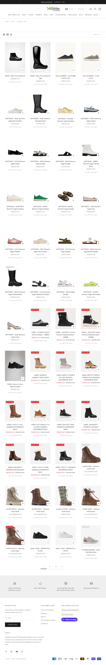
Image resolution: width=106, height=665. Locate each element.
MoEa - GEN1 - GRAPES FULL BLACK (40, 550)
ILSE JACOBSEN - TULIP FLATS (91, 77)
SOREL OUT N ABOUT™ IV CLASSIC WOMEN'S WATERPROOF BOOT (40, 427)
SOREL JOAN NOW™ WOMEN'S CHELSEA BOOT (15, 468)
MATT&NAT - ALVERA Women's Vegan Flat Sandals (91, 293)
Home (7, 21)
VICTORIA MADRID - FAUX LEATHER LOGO (91, 551)
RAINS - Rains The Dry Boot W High (40, 77)
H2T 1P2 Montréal (67, 614)
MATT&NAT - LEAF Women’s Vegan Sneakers (15, 250)
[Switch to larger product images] (4, 34)
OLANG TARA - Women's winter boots (91, 467)
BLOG (96, 15)
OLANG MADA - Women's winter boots (40, 510)
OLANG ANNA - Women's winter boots (90, 510)
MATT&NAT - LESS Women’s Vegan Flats (91, 208)
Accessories (60, 15)
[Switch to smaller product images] (7, 34)
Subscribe (12, 624)
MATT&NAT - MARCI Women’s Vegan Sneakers (40, 208)
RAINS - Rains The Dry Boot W (15, 76)
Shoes (31, 15)
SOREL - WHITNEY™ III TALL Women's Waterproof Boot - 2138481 (65, 334)
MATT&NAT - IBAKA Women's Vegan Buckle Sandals (91, 250)
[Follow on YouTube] (17, 652)
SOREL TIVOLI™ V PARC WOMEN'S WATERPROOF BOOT (40, 469)
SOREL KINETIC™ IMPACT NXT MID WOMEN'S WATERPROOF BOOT (66, 377)
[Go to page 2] (62, 566)
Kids (51, 15)
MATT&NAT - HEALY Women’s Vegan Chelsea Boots (15, 293)
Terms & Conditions (47, 610)
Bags (24, 15)
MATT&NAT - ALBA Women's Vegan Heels (15, 336)
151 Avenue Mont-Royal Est (70, 610)
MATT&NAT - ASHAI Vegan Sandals (66, 293)
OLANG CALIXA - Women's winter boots (15, 550)
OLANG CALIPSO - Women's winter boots (65, 510)
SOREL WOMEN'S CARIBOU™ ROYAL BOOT (40, 376)
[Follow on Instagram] (11, 652)
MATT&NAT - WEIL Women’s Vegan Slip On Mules (15, 120)
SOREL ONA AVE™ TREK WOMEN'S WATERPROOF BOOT (65, 427)
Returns (43, 617)
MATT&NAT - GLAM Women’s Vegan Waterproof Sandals (40, 293)
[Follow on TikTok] (22, 652)
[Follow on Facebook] (6, 652)
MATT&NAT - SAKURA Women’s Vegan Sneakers (65, 120)
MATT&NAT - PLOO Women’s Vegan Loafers (15, 162)
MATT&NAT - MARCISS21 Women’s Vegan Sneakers (15, 208)
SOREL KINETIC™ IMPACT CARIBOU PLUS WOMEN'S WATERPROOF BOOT (91, 377)
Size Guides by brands (48, 620)
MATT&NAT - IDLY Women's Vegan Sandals (65, 250)
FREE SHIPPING (46, 2)
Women (39, 15)
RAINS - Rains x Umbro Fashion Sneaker (15, 385)
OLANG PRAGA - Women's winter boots (15, 510)
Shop (13, 21)
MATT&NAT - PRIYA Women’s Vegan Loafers (91, 120)
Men (46, 15)
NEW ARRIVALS (14, 15)
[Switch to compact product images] (11, 34)
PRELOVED (72, 15)
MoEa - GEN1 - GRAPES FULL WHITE (66, 550)
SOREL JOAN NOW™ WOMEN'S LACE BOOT (91, 426)
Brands (88, 15)
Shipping (44, 613)
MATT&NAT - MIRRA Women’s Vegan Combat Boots (91, 163)
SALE (81, 15)
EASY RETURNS (40, 588)
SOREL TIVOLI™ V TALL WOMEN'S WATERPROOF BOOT (15, 427)
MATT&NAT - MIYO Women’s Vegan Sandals (65, 162)
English (81, 9)
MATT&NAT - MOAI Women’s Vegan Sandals (40, 162)
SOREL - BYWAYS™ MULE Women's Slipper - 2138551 (40, 333)
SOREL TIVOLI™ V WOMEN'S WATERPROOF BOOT (66, 468)
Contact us (44, 623)
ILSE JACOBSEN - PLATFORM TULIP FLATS (66, 77)
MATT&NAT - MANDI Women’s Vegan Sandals (66, 208)
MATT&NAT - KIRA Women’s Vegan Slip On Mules (40, 250)
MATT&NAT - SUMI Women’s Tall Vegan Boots (40, 120)
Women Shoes (22, 21)
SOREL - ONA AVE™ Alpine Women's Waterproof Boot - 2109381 (91, 334)
